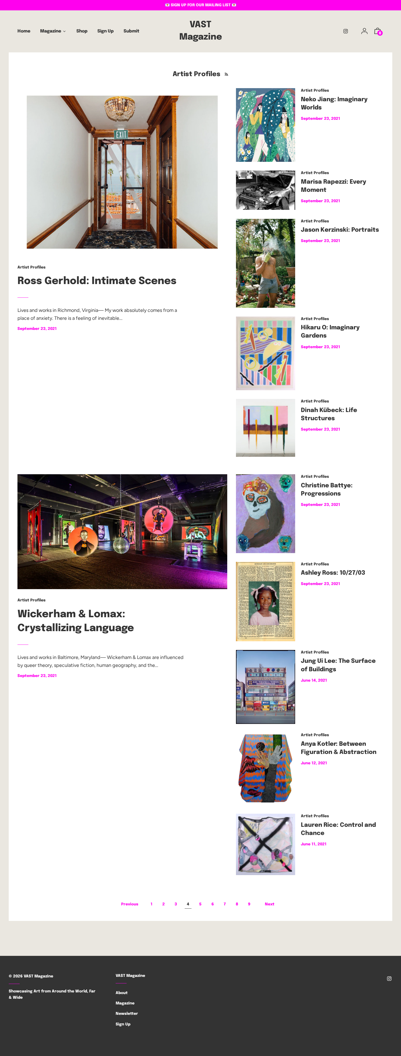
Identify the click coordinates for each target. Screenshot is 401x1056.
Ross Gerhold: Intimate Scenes (96, 281)
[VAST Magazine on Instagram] (346, 31)
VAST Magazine (200, 31)
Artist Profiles (31, 267)
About (122, 993)
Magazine (125, 1003)
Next (269, 904)
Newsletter (127, 1014)
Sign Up (123, 1024)
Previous (129, 904)
